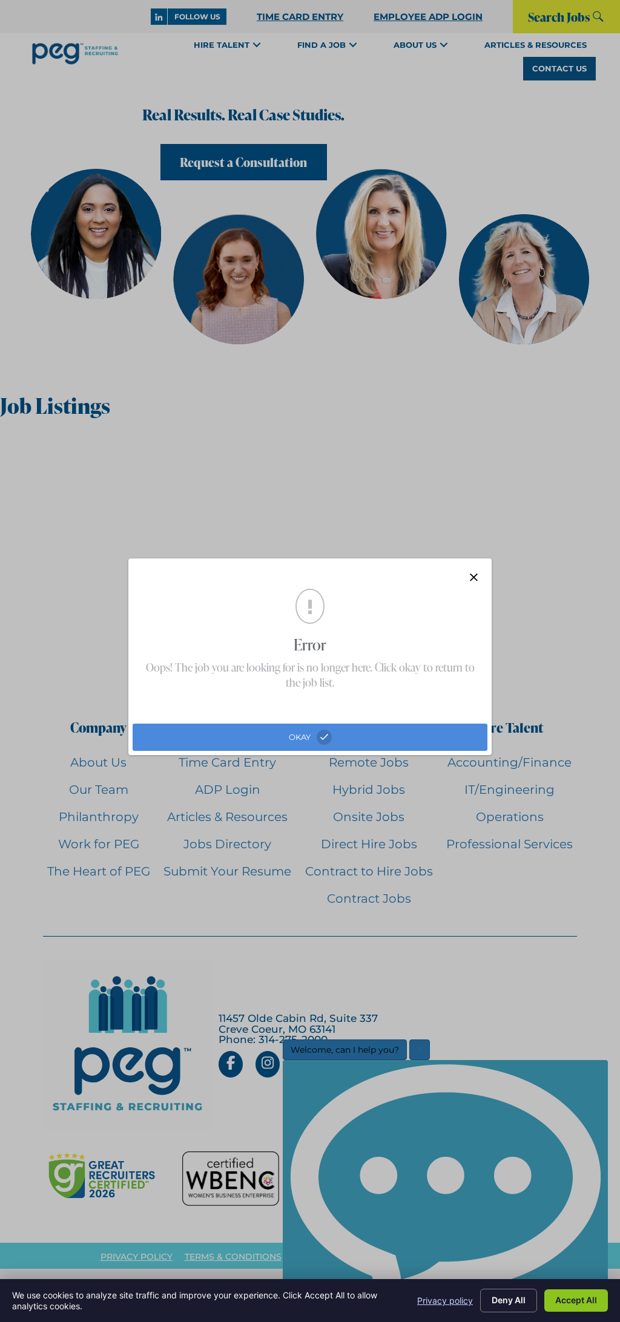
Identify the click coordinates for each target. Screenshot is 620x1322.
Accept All (576, 1300)
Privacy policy (445, 1300)
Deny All (509, 1300)
